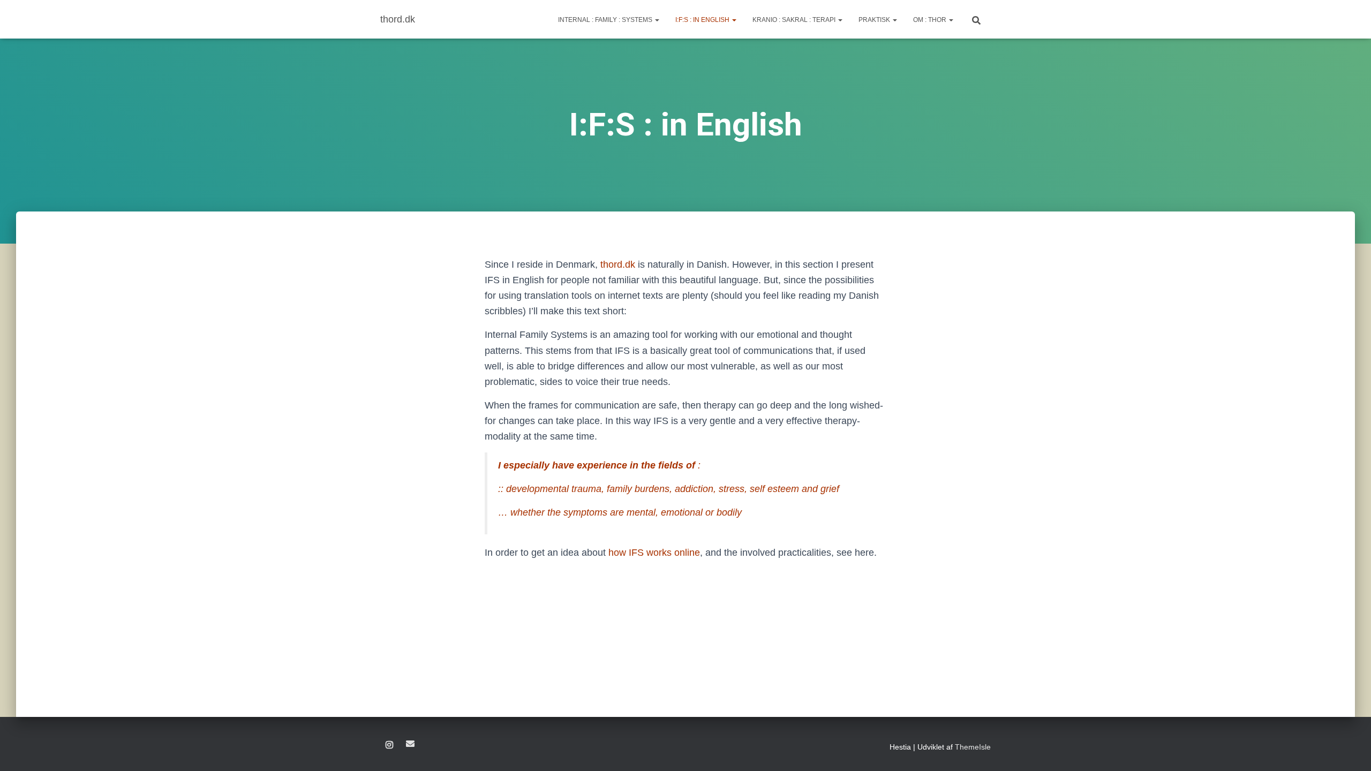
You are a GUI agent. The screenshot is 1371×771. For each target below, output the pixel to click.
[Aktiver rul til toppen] (1350, 749)
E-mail (410, 743)
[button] (656, 20)
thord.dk (617, 264)
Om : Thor (930, 20)
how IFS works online (654, 552)
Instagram (389, 745)
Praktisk (875, 20)
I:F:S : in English (703, 20)
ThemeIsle (973, 747)
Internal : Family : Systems (606, 20)
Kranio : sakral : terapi (794, 20)
